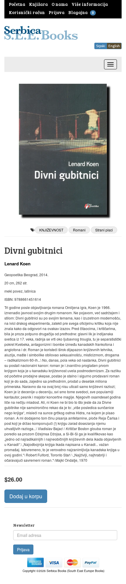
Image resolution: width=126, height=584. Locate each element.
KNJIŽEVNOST (51, 229)
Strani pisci (104, 229)
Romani (79, 229)
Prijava (23, 549)
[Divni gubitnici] (63, 149)
